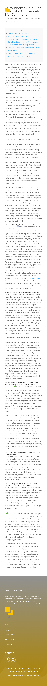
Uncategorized (35, 18)
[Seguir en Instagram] (13, 659)
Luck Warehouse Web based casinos (21, 33)
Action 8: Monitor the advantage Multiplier (23, 39)
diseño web (12, 676)
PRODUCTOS (9, 640)
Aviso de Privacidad (13, 669)
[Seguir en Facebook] (7, 659)
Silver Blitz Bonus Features (17, 36)
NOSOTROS (9, 635)
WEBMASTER (12, 18)
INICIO (7, 630)
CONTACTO (9, 644)
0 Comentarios (10, 21)
